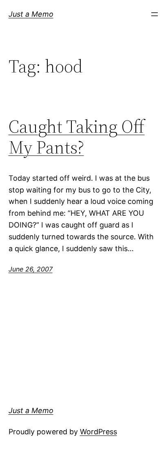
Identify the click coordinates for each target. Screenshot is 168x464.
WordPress (98, 431)
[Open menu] (154, 14)
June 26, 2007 (31, 269)
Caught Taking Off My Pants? (77, 137)
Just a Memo (31, 14)
